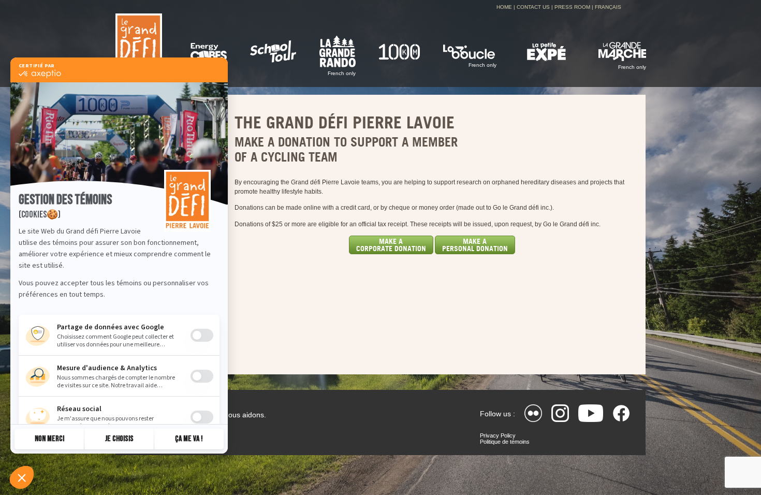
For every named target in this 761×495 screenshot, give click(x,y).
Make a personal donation (475, 245)
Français (608, 7)
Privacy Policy (498, 435)
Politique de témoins (505, 442)
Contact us (533, 7)
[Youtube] (590, 413)
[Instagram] (560, 413)
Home (504, 7)
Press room (572, 7)
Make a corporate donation (391, 245)
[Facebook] (621, 413)
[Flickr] (533, 413)
